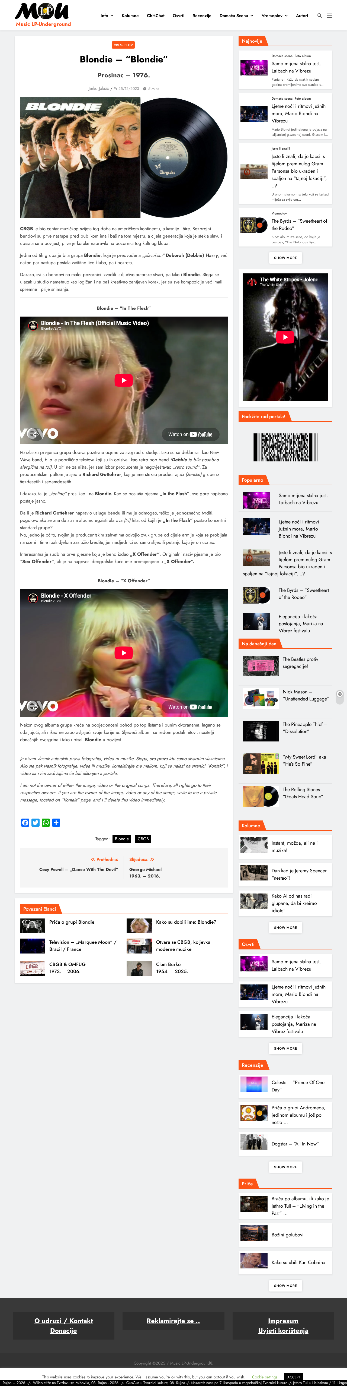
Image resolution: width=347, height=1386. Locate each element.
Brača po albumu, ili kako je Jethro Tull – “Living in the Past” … (300, 1206)
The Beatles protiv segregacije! (300, 663)
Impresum (283, 1320)
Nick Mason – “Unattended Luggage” (306, 695)
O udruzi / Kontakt (63, 1320)
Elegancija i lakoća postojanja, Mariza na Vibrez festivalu (301, 623)
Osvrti (178, 15)
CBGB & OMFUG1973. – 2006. (67, 968)
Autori (302, 15)
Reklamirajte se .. (173, 1320)
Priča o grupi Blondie (71, 922)
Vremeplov (272, 15)
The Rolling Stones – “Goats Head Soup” (304, 793)
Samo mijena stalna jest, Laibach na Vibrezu (296, 67)
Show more (285, 258)
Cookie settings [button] (264, 1377)
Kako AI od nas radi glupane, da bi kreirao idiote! (294, 903)
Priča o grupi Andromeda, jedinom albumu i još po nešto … (299, 1115)
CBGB (143, 839)
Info (104, 15)
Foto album (303, 55)
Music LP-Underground (43, 24)
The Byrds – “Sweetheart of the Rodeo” (304, 594)
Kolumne (130, 15)
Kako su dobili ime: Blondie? (186, 922)
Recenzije (201, 15)
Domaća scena (234, 15)
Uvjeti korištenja (283, 1330)
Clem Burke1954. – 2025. (172, 968)
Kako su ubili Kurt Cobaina (298, 1262)
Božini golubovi (288, 1234)
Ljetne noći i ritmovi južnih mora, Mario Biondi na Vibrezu (299, 113)
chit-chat (156, 15)
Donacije (63, 1330)
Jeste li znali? (281, 148)
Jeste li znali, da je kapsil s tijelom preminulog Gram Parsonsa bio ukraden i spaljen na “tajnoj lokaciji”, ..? (299, 171)
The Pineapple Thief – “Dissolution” (305, 728)
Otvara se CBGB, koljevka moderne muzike (183, 946)
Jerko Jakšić (99, 88)
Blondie (122, 839)
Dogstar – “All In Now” (295, 1143)
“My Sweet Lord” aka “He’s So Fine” (304, 760)
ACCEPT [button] (293, 1377)
